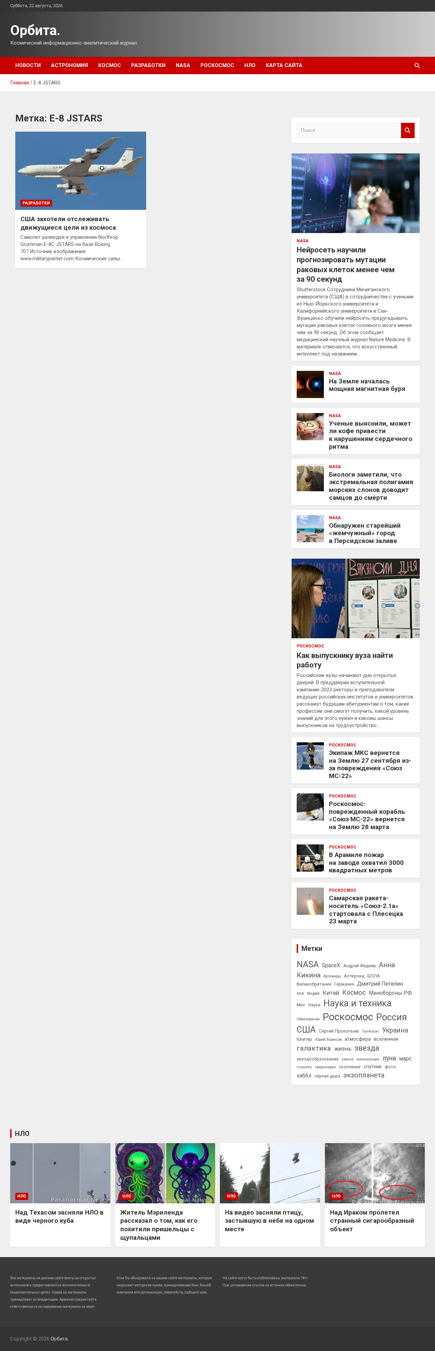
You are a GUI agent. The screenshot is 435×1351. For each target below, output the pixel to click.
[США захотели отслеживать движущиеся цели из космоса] (80, 170)
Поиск (408, 130)
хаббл (304, 1075)
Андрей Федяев (359, 965)
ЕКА (300, 993)
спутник (373, 1066)
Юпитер (304, 1039)
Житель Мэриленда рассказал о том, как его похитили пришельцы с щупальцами (158, 1224)
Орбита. (35, 30)
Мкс (301, 1004)
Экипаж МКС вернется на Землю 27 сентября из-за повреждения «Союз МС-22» (370, 764)
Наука (314, 1005)
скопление (350, 1067)
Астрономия (69, 65)
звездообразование (317, 1059)
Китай (331, 992)
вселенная (386, 1039)
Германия (344, 984)
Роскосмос (217, 65)
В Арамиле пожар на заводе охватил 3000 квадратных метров (366, 862)
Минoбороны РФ (390, 993)
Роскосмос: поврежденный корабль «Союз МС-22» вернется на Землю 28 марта (367, 815)
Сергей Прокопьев (339, 1031)
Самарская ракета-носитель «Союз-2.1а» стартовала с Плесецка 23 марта (366, 909)
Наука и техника (358, 1003)
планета (304, 1067)
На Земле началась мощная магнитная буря (367, 385)
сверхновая (325, 1067)
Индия (313, 993)
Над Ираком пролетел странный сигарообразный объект (372, 1220)
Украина (395, 1030)
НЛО (250, 65)
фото (390, 1066)
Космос (109, 65)
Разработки (148, 65)
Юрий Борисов (328, 1039)
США (306, 1030)
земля (347, 1059)
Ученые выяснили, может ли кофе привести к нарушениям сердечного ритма (370, 434)
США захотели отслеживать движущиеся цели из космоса (68, 223)
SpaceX (331, 965)
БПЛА (373, 975)
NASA (183, 65)
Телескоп (370, 1031)
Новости (28, 65)
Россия (391, 1017)
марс (405, 1058)
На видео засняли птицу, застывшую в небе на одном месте (269, 1220)
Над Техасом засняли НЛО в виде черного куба (59, 1216)
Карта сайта (284, 65)
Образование (308, 1019)
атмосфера (358, 1039)
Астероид (354, 975)
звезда (366, 1048)
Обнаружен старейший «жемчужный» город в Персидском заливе (365, 533)
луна (389, 1058)
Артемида (332, 976)
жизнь (342, 1048)
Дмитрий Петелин (380, 984)
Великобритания (314, 984)
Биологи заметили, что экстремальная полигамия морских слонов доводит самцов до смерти (371, 486)
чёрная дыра (327, 1076)
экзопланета (363, 1075)
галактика (314, 1048)
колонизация (367, 1059)
